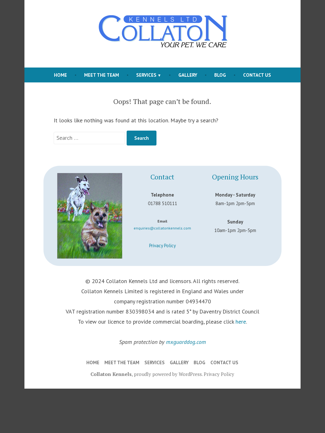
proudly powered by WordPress (168, 374)
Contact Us (257, 75)
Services (146, 75)
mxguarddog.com (186, 342)
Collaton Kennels (111, 374)
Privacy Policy (162, 245)
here (240, 321)
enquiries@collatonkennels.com (162, 228)
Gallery (187, 75)
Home (60, 75)
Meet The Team (101, 75)
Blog (220, 75)
